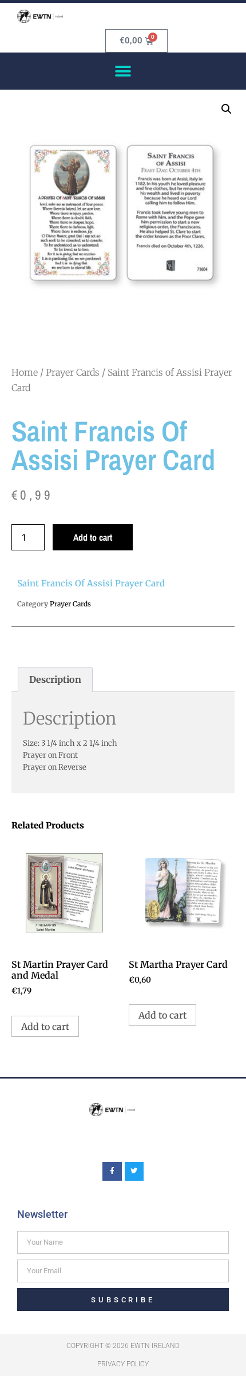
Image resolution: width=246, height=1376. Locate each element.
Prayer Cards (73, 372)
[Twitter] (134, 1171)
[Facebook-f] (112, 1171)
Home (24, 372)
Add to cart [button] (45, 1026)
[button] (123, 71)
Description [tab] (55, 679)
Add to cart (92, 537)
